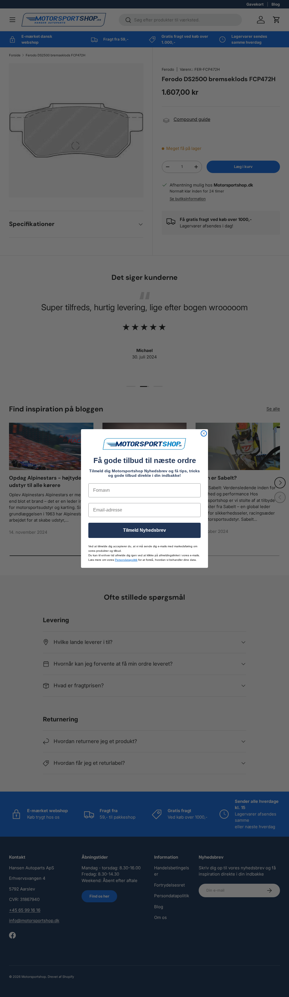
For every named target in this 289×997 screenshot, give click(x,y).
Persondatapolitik (126, 559)
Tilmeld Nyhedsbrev (144, 530)
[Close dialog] (204, 433)
